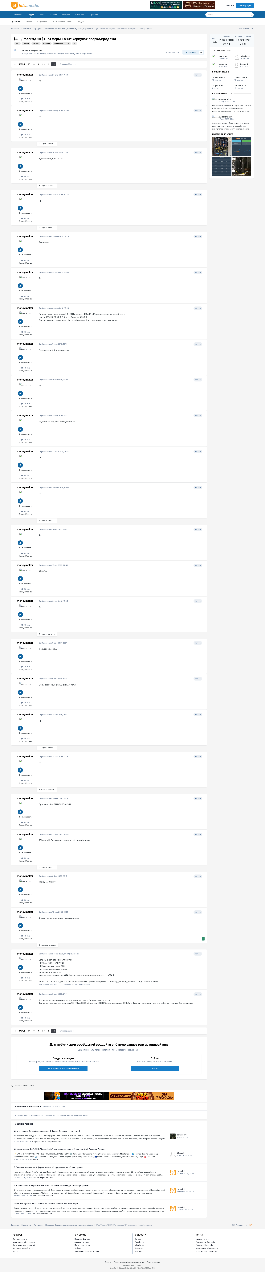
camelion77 (182, 1135)
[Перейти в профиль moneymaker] (17, 52)
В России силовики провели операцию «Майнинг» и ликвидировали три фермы (51, 1185)
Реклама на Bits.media (205, 1242)
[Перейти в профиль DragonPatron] (236, 65)
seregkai (223, 64)
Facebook (139, 1242)
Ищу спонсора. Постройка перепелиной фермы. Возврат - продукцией (47, 1131)
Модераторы (42, 22)
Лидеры (81, 22)
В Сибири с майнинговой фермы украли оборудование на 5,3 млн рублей (48, 1167)
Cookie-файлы (153, 1262)
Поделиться (173, 52)
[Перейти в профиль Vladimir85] (237, 57)
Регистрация (245, 5)
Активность (80, 15)
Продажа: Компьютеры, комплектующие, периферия (66, 53)
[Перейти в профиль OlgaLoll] (173, 1154)
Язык (107, 1262)
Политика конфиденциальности (129, 1262)
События (53, 15)
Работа (34, 1159)
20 (43, 64)
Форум (30, 15)
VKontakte (139, 1245)
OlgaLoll (180, 1153)
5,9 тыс (26, 99)
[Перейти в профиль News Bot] (173, 1172)
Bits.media (18, 15)
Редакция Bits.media (204, 1245)
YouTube (139, 1251)
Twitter (138, 1239)
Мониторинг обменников (24, 1242)
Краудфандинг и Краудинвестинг (46, 1141)
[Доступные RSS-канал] (251, 1225)
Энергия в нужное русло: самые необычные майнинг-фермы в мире (46, 1203)
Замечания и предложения (87, 1251)
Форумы (16, 22)
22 (53, 64)
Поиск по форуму (82, 1245)
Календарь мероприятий (24, 1245)
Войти (229, 6)
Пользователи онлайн (63, 22)
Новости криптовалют (43, 1177)
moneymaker (35, 50)
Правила (94, 15)
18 (34, 64)
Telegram (139, 1248)
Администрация (82, 1242)
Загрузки (66, 15)
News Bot (181, 1171)
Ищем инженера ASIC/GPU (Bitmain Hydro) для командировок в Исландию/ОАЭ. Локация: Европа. (59, 1149)
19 (38, 64)
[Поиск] (251, 14)
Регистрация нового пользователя (63, 1068)
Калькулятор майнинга (23, 1248)
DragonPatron (246, 64)
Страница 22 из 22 (67, 64)
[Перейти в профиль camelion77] (173, 1136)
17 (29, 64)
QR (153, 1268)
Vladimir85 (246, 56)
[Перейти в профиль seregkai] (215, 65)
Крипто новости (20, 1239)
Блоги (41, 15)
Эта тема (240, 15)
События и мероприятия (206, 1251)
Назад (21, 64)
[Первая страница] (15, 64)
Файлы (78, 1248)
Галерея (28, 22)
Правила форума (82, 1239)
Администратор (203, 1239)
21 (48, 64)
